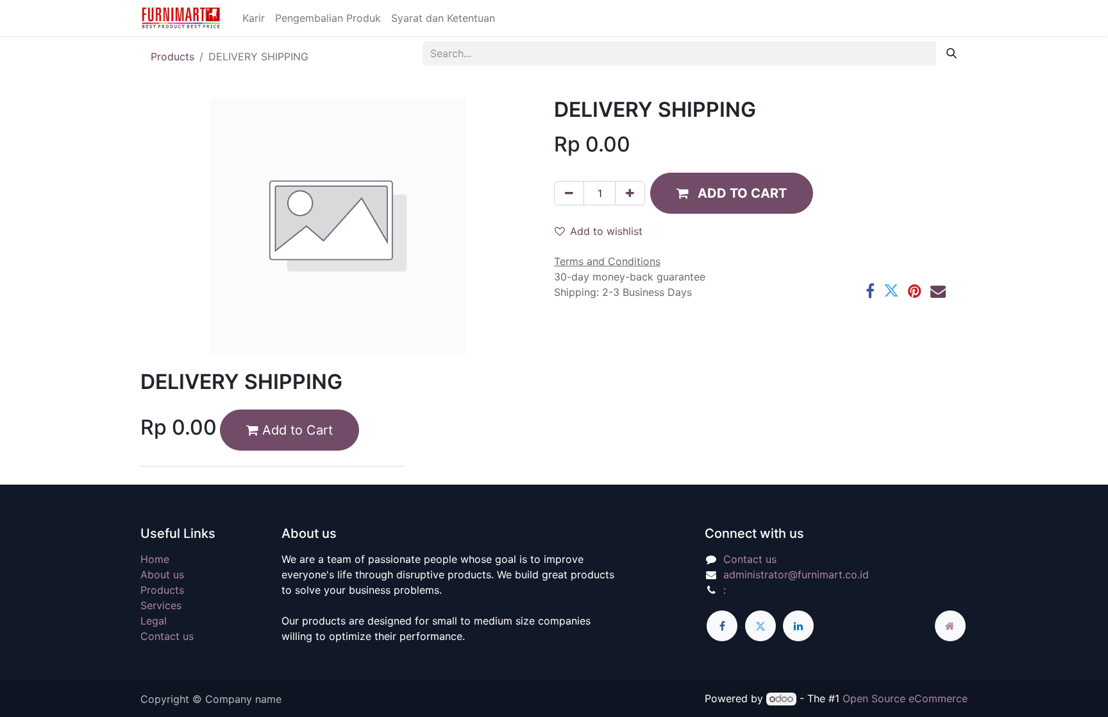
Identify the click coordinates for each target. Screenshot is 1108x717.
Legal (153, 620)
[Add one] (630, 193)
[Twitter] (891, 290)
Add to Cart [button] (295, 430)
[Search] (952, 53)
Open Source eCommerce (905, 698)
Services (160, 605)
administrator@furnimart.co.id (796, 574)
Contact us (167, 636)
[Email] (938, 290)
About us (162, 574)
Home (154, 559)
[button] (731, 193)
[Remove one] (569, 193)
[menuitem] (253, 18)
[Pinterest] (914, 290)
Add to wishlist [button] (606, 231)
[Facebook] (870, 290)
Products (172, 56)
